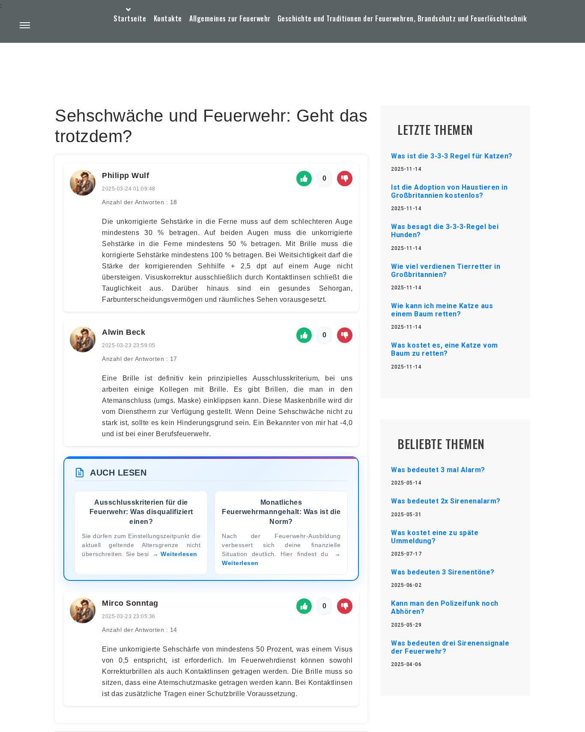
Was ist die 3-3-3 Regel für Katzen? (452, 156)
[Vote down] (344, 178)
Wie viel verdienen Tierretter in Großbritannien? (445, 270)
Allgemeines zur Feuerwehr (230, 18)
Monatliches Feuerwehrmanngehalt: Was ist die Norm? (281, 512)
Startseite (129, 18)
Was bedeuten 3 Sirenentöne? (443, 572)
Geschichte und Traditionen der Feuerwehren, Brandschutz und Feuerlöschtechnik (402, 18)
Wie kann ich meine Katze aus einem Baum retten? (442, 310)
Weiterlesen (179, 553)
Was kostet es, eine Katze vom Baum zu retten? (444, 349)
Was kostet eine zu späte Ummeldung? (434, 537)
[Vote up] (304, 178)
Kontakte (168, 18)
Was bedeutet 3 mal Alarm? (438, 470)
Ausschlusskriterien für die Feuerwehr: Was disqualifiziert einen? (141, 512)
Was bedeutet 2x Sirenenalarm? (446, 501)
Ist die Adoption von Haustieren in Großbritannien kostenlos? (449, 191)
